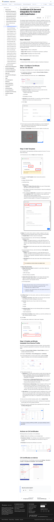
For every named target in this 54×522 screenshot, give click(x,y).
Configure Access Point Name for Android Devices (12, 38)
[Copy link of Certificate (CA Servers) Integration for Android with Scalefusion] (36, 14)
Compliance (17, 519)
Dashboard (7, 81)
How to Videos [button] (34, 4)
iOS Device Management (9, 68)
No (31, 490)
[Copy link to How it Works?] (32, 40)
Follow (39, 17)
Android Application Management (11, 21)
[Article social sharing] (45, 18)
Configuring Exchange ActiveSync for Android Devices (12, 36)
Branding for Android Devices (12, 39)
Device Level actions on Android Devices (12, 51)
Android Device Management (10, 11)
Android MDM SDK (32, 512)
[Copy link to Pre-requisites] (32, 60)
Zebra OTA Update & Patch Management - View (12, 48)
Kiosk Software (17, 508)
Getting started (8, 9)
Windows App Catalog (32, 507)
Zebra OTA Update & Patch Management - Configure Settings (12, 46)
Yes (25, 490)
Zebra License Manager (11, 49)
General (7, 24)
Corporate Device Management (11, 14)
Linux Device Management (10, 71)
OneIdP (6, 76)
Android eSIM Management (12, 28)
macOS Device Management (10, 69)
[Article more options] (50, 18)
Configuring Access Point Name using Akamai (12, 29)
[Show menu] (51, 1)
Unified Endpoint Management (19, 505)
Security (21, 519)
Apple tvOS (7, 73)
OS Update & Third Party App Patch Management (11, 91)
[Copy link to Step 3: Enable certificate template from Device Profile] (41, 343)
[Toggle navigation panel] (18, 8)
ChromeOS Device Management (11, 74)
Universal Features (8, 88)
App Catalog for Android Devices (12, 43)
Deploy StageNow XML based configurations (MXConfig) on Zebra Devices (12, 31)
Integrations (7, 86)
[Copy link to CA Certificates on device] (39, 458)
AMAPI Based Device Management (11, 19)
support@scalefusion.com (43, 516)
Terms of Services (5, 519)
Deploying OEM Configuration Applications (12, 53)
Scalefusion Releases (9, 93)
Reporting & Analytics (32, 511)
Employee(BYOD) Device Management (11, 16)
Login (43, 506)
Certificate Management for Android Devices (12, 63)
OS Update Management (33, 505)
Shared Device (31, 508)
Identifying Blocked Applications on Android (12, 44)
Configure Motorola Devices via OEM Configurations (12, 61)
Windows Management (27, 4)
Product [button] (10, 4)
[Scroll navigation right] (41, 4)
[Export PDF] (48, 18)
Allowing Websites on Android (12, 33)
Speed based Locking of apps (12, 58)
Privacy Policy (11, 519)
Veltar (6, 78)
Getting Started (4, 4)
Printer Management (9, 79)
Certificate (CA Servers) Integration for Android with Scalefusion (12, 26)
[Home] (9, 2)
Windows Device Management (10, 66)
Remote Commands (9, 64)
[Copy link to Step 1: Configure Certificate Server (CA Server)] (34, 68)
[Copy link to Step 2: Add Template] (36, 149)
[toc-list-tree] (43, 18)
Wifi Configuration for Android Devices (12, 54)
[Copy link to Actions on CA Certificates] (40, 431)
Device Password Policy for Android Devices (12, 34)
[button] (47, 4)
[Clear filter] (16, 7)
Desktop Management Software (20, 511)
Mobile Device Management (19, 507)
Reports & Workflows (9, 83)
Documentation (25, 7)
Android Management (18, 4)
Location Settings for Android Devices (12, 59)
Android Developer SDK (11, 41)
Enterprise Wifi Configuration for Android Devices (12, 56)
